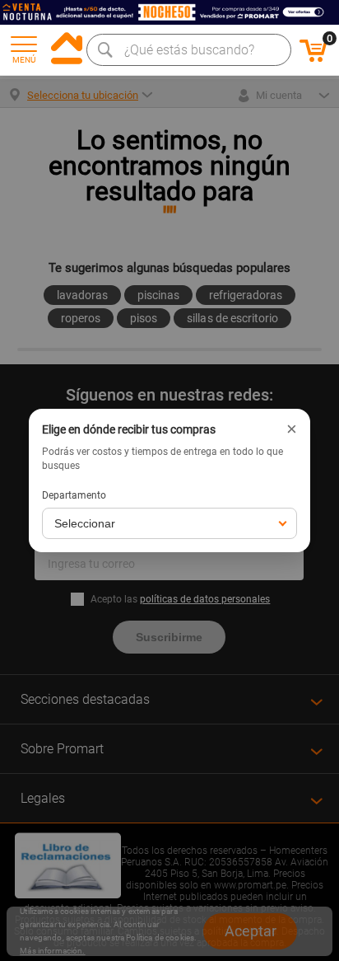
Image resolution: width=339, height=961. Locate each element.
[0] (313, 59)
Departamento (74, 495)
